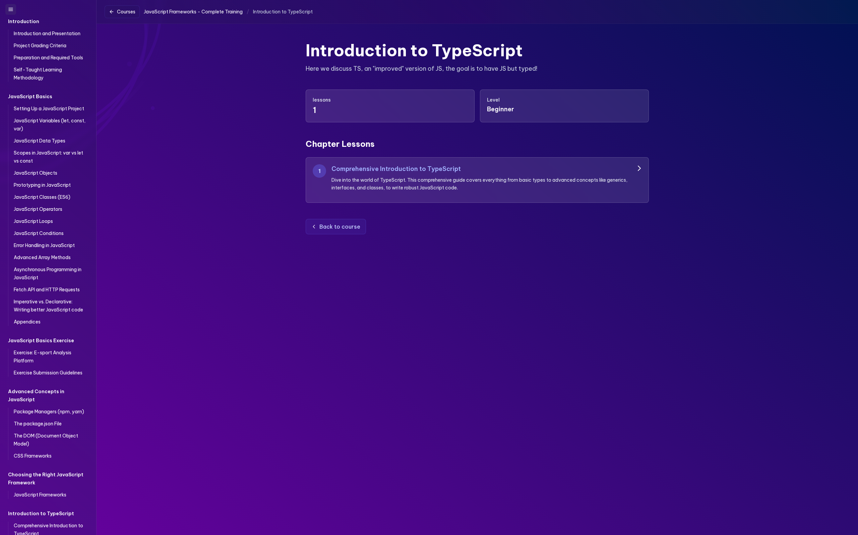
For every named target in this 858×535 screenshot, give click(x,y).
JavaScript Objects (35, 173)
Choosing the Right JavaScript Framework (45, 479)
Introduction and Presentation (47, 34)
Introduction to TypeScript (41, 514)
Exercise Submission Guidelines (48, 373)
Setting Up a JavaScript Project (49, 109)
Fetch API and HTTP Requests (47, 290)
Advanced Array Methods (42, 257)
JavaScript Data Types (39, 141)
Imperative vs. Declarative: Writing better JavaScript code (48, 306)
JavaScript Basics (30, 97)
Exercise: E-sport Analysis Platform (42, 357)
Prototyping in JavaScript (42, 185)
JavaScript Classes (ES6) (42, 197)
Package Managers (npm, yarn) (49, 412)
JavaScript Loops (33, 221)
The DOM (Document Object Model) (46, 440)
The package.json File (38, 424)
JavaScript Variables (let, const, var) (49, 125)
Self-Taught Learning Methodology (38, 74)
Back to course (339, 226)
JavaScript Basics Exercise (41, 341)
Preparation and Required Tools (48, 58)
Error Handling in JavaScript (44, 245)
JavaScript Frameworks (40, 495)
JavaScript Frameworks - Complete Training (193, 12)
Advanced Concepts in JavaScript (36, 396)
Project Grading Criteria (40, 46)
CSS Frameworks (33, 456)
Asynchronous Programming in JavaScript (47, 273)
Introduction (23, 21)
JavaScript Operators (38, 209)
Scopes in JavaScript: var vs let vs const (48, 157)
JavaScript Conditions (39, 233)
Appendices (27, 322)
